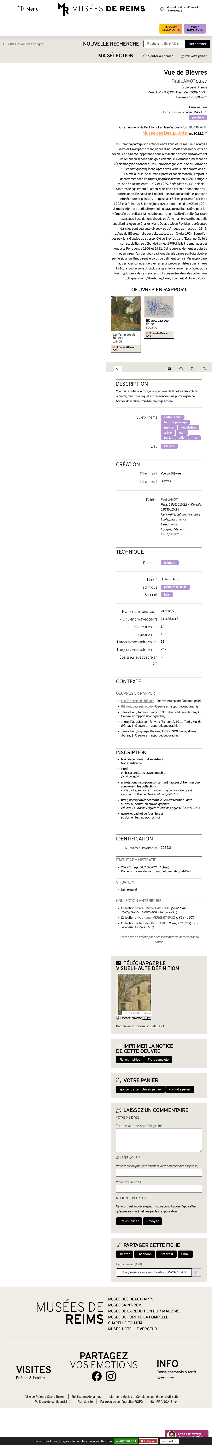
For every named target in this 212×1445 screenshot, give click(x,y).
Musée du (138, 1317)
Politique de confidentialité (52, 1402)
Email (185, 1254)
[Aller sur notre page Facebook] (97, 1376)
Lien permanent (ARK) (129, 1264)
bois (167, 595)
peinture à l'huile (175, 587)
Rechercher (197, 44)
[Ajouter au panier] (138, 298)
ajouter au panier (160, 56)
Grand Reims (55, 1397)
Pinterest (166, 1254)
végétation (188, 428)
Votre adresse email (128, 1182)
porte (167, 438)
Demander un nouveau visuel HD (138, 1026)
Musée (195, 28)
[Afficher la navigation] (20, 9)
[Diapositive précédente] (114, 324)
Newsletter (165, 1378)
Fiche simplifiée (129, 1060)
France (181, 520)
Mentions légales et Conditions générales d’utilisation (144, 1397)
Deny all (149, 1441)
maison (169, 428)
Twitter (124, 1254)
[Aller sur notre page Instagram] (111, 1376)
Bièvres (169, 446)
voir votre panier (195, 56)
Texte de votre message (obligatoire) (139, 1126)
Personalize (169, 1441)
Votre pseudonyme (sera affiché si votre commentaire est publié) (157, 1166)
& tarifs (176, 1372)
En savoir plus (174, 11)
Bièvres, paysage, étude (157, 322)
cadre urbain (172, 417)
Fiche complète (158, 1060)
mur (182, 433)
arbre (168, 433)
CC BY (146, 1018)
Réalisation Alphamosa (87, 1397)
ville (181, 438)
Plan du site (85, 1402)
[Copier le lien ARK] (197, 1272)
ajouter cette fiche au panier (140, 1090)
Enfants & (30, 1378)
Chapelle (125, 1323)
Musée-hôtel (132, 1329)
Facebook (144, 1254)
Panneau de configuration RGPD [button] (121, 1402)
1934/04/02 (170, 534)
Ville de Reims (34, 1397)
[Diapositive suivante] (203, 324)
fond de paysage (175, 422)
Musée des (170, 28)
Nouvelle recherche (111, 44)
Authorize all (127, 1441)
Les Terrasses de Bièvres (124, 336)
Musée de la (143, 1311)
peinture (198, 118)
